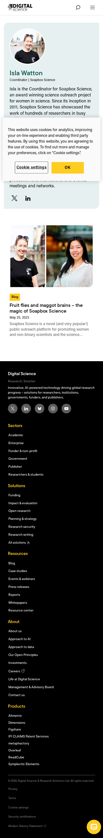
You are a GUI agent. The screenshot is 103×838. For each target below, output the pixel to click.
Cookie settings (32, 167)
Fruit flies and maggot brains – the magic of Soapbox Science (46, 308)
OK (68, 168)
